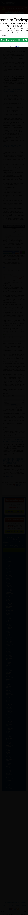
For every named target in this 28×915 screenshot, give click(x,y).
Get (12, 46)
